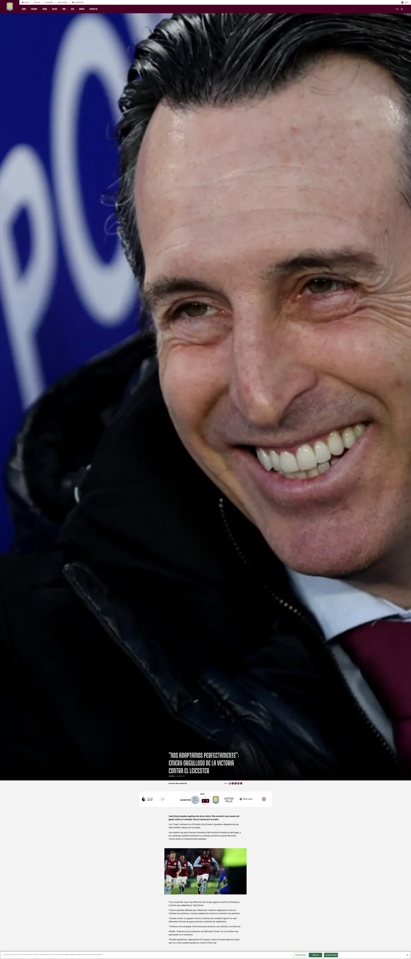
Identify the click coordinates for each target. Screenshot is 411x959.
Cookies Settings (300, 955)
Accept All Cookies (331, 955)
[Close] (407, 955)
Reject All (315, 955)
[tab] (25, 2)
